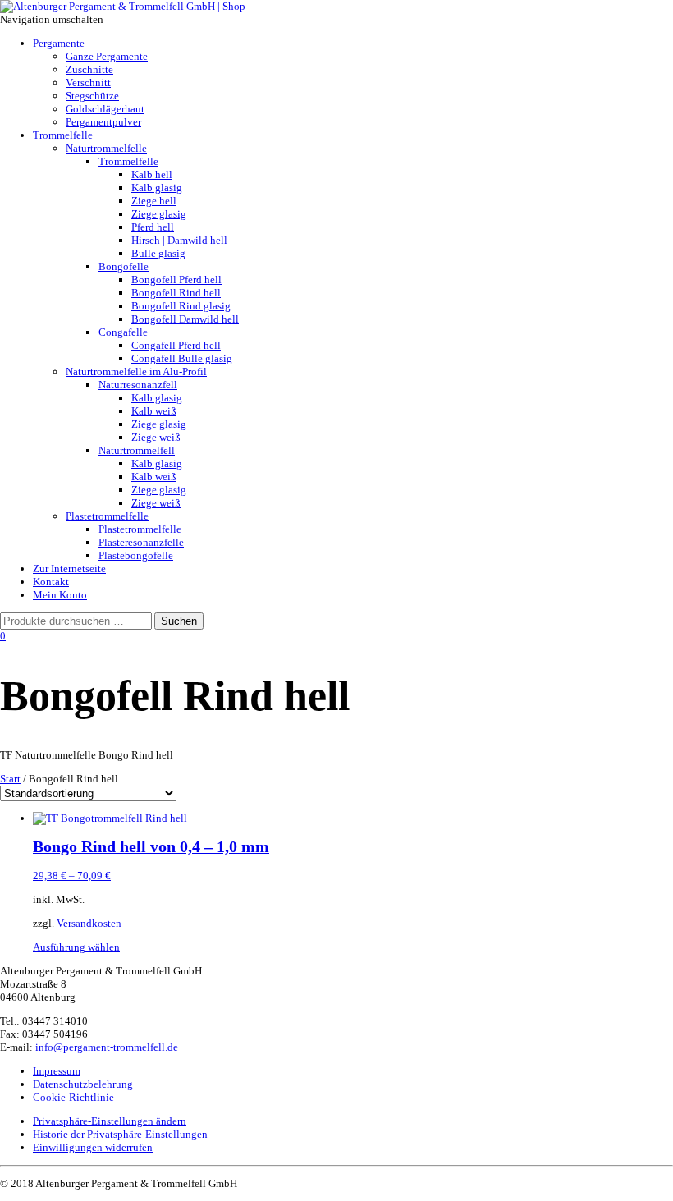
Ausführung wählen (76, 947)
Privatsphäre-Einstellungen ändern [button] (109, 1121)
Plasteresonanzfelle (141, 542)
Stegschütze (92, 95)
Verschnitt (88, 82)
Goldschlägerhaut (105, 109)
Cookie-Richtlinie (73, 1097)
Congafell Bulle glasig (181, 358)
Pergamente (59, 43)
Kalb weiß (153, 411)
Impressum (56, 1071)
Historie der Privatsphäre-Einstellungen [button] (120, 1134)
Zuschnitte (89, 69)
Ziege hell (153, 201)
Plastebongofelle (135, 555)
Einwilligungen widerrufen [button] (93, 1147)
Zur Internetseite (69, 568)
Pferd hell (152, 227)
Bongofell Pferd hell (176, 279)
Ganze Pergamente (107, 56)
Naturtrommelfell (136, 450)
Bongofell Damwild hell (185, 319)
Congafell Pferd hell (176, 345)
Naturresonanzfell (137, 384)
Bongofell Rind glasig (181, 306)
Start (10, 778)
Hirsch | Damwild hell (179, 240)
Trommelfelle (63, 135)
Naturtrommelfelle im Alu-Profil (136, 371)
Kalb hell (151, 174)
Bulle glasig (158, 253)
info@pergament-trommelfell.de (106, 1047)
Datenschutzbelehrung (83, 1084)
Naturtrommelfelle (106, 148)
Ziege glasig (158, 214)
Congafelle (123, 332)
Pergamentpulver (103, 122)
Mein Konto (60, 595)
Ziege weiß (156, 437)
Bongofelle (123, 266)
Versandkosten (89, 923)
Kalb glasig (156, 187)
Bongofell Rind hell (176, 292)
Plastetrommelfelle (107, 516)
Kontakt (51, 581)
